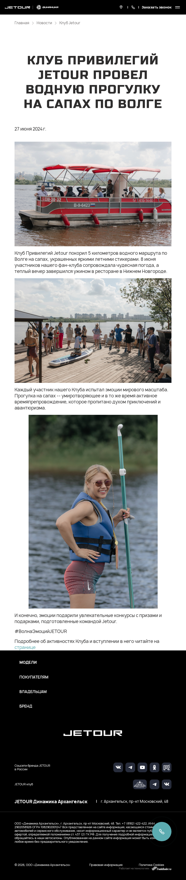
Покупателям (33, 677)
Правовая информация (106, 865)
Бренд (25, 706)
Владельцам (33, 691)
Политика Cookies (151, 865)
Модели (28, 662)
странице (25, 647)
